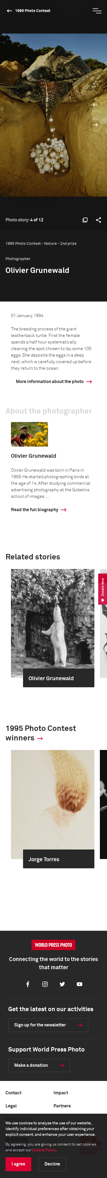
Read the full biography (34, 510)
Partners (62, 1106)
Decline (52, 1164)
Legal (11, 1106)
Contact (13, 1093)
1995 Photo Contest (32, 11)
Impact (61, 1093)
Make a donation (31, 1065)
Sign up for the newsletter (40, 1025)
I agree (18, 1164)
